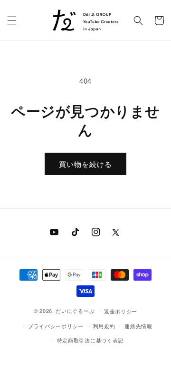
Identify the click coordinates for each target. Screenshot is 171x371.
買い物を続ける (85, 164)
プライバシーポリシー (56, 326)
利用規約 (104, 326)
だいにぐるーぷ (75, 310)
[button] (11, 20)
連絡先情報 (138, 326)
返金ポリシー (120, 311)
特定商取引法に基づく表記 (90, 340)
